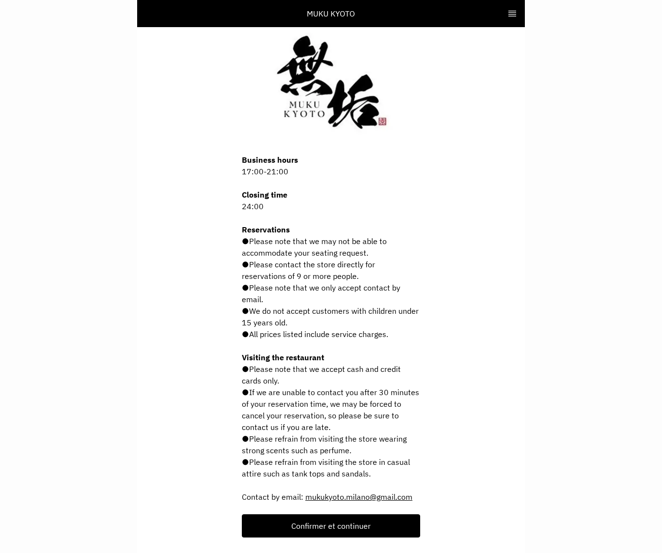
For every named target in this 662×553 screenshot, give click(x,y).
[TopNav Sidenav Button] (512, 13)
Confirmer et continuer (331, 526)
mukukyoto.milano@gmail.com (358, 497)
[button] (331, 525)
